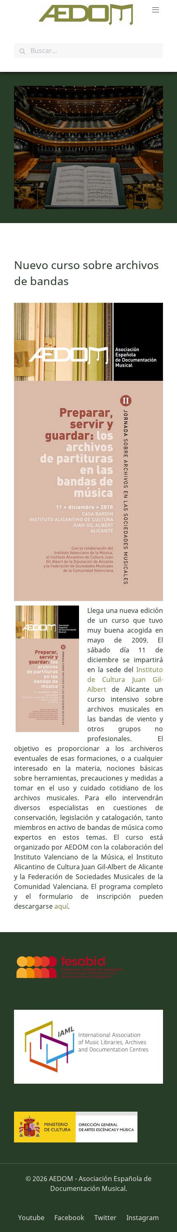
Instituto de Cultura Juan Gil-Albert (125, 679)
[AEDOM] (88, 14)
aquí (61, 906)
